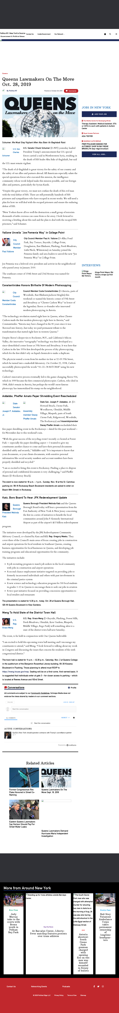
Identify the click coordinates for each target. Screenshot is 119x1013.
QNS (83, 930)
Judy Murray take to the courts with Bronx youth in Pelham (13, 923)
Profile (73, 688)
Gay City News (48, 927)
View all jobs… (99, 154)
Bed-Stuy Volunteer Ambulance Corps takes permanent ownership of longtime (105, 927)
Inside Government (44, 34)
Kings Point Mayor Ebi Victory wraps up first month (104, 274)
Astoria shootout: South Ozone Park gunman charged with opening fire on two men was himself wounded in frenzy (83, 952)
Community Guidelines (40, 693)
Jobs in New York (96, 107)
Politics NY (13, 91)
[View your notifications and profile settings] (105, 34)
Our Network (59, 34)
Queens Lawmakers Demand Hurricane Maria (54, 833)
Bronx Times (13, 910)
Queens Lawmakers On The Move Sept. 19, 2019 (54, 790)
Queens (5, 73)
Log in (65, 702)
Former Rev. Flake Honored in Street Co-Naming (22, 792)
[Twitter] (98, 986)
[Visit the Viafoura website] (71, 745)
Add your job (100, 114)
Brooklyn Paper (105, 910)
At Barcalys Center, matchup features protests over (48, 934)
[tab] (10, 718)
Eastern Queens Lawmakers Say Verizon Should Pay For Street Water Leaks (22, 824)
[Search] (110, 34)
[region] (40, 723)
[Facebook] (94, 986)
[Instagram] (103, 986)
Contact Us (30, 34)
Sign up (71, 702)
